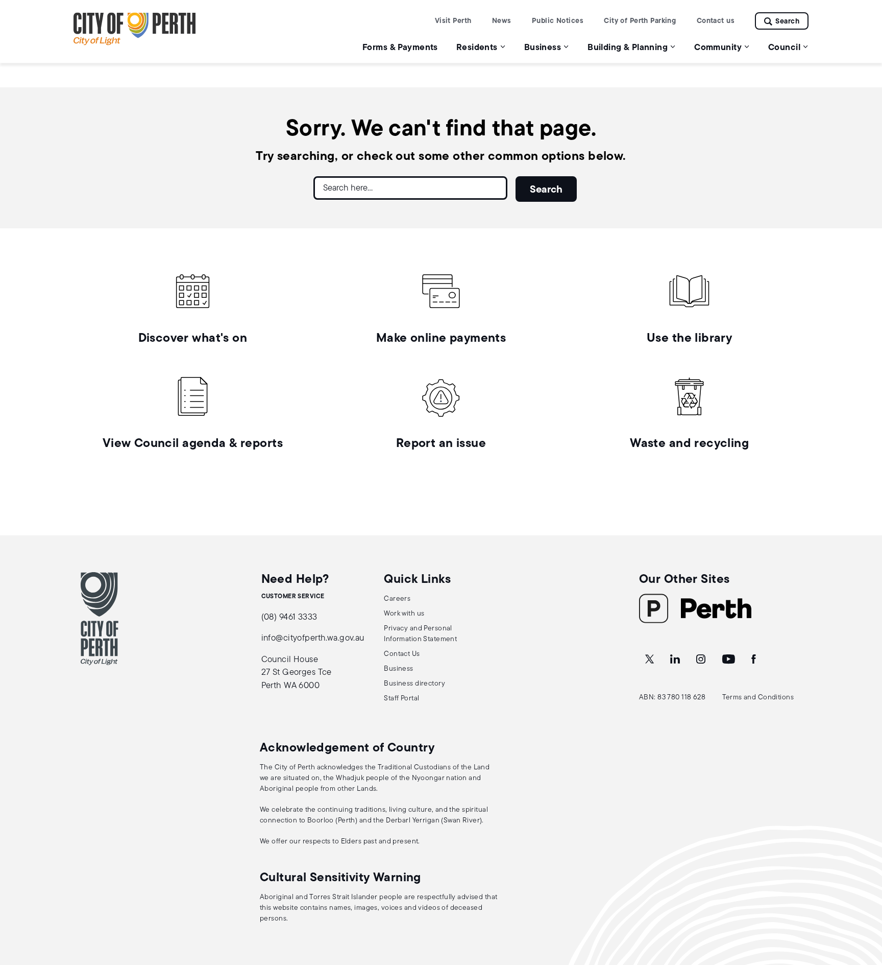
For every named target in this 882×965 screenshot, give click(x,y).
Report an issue (441, 444)
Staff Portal (401, 698)
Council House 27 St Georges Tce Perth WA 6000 (296, 672)
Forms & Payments (400, 47)
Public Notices (557, 21)
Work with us (404, 614)
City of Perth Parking (640, 21)
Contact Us (402, 654)
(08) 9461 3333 (289, 617)
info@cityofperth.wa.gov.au (312, 638)
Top (864, 903)
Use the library (689, 339)
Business (398, 669)
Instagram (702, 659)
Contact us (715, 21)
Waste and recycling (689, 444)
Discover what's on (193, 339)
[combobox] (410, 192)
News (501, 21)
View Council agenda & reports (193, 444)
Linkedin (676, 659)
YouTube (729, 659)
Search (787, 22)
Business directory (414, 684)
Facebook (754, 659)
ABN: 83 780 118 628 (672, 697)
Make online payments (441, 339)
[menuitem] (400, 47)
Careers (397, 599)
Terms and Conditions (758, 697)
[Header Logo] (135, 43)
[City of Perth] (99, 618)
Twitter (650, 659)
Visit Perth (453, 21)
